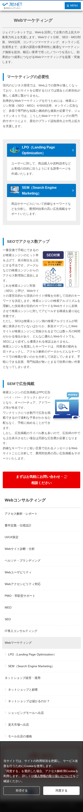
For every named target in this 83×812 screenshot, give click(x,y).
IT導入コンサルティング (21, 631)
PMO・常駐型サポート (20, 595)
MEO (8, 607)
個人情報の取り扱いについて (53, 776)
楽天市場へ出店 (18, 724)
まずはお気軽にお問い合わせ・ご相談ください (41, 480)
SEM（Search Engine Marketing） (39, 190)
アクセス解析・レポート (21, 513)
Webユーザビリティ (18, 572)
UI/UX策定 (12, 537)
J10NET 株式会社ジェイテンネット (12, 8)
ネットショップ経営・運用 (22, 678)
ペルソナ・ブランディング (22, 560)
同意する (61, 790)
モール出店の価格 (20, 736)
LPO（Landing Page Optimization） (38, 150)
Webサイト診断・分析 (20, 549)
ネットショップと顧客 (23, 689)
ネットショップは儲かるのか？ (29, 701)
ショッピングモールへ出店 (26, 713)
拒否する (22, 790)
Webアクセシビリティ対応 (23, 584)
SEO (8, 619)
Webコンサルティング (25, 500)
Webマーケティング (18, 642)
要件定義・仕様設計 (18, 525)
